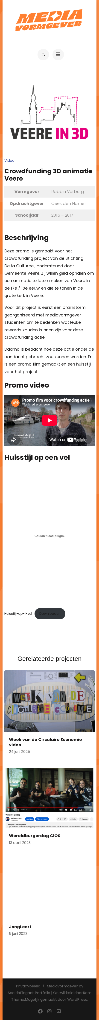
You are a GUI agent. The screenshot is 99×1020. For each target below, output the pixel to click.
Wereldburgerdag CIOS (34, 835)
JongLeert (20, 926)
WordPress (77, 999)
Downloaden (50, 613)
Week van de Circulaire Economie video (45, 742)
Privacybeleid (28, 986)
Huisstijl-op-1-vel (18, 613)
